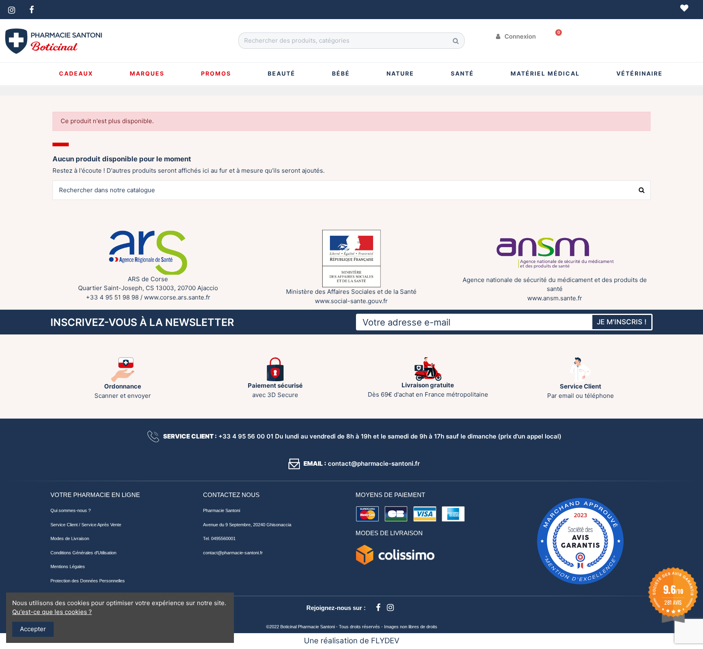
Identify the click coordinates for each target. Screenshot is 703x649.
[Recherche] (456, 40)
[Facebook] (378, 607)
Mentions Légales (67, 566)
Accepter (33, 629)
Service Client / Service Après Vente (85, 524)
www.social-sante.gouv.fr (351, 301)
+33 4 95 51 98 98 (112, 297)
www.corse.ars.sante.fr (177, 297)
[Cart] (556, 36)
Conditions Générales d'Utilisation (83, 552)
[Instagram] (390, 607)
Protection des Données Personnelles (87, 580)
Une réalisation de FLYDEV (352, 640)
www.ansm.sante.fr (554, 298)
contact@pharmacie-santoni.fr (233, 552)
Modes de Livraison (69, 538)
